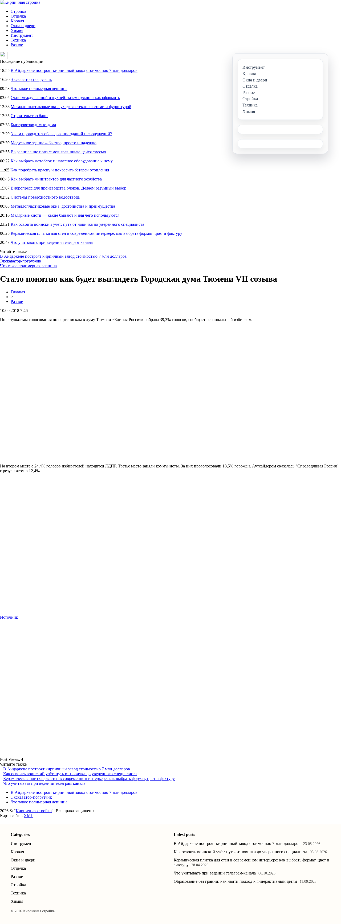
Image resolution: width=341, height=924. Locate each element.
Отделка (18, 16)
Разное (17, 45)
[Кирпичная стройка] (20, 2)
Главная (18, 292)
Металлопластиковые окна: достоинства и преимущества (63, 206)
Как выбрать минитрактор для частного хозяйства (56, 179)
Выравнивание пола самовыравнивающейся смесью (58, 152)
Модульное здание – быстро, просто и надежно (53, 143)
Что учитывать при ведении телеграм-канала (52, 242)
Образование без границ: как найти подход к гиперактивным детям (235, 881)
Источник (9, 617)
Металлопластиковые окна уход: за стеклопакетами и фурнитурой (71, 106)
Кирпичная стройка (34, 810)
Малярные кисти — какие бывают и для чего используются (65, 215)
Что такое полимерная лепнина (39, 88)
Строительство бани (29, 115)
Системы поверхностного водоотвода (45, 197)
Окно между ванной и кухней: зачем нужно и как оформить (65, 97)
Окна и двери (23, 25)
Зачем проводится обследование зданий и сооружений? (61, 134)
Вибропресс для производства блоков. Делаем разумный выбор (68, 188)
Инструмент (22, 35)
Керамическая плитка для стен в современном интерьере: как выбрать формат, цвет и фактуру (96, 233)
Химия (17, 30)
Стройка (18, 11)
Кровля (17, 21)
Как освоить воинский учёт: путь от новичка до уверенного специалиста (77, 224)
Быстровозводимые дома (33, 124)
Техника (18, 40)
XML (28, 815)
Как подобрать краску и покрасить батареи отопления (59, 170)
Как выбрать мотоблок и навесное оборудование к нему (62, 161)
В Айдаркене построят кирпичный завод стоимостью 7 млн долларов (74, 70)
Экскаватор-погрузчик (31, 79)
